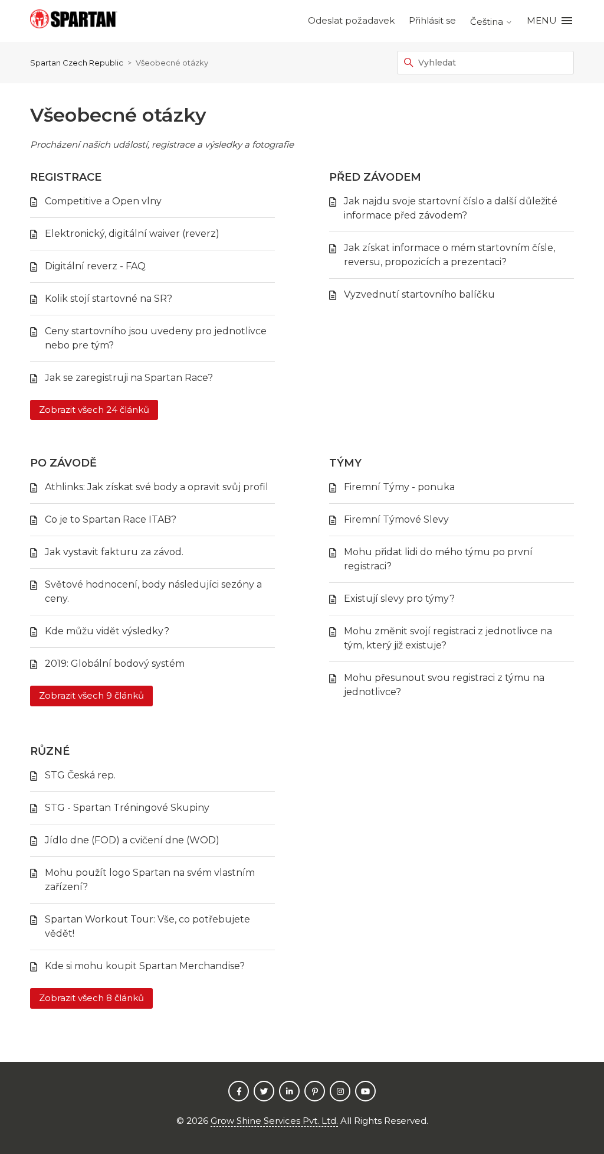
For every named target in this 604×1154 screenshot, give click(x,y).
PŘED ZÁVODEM (375, 177)
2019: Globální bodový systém (115, 663)
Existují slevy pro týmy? (399, 598)
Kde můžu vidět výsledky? (107, 631)
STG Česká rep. (80, 775)
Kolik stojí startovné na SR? (108, 298)
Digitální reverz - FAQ (95, 266)
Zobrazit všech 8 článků (91, 997)
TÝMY (345, 463)
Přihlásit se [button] (432, 20)
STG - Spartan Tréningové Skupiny (127, 807)
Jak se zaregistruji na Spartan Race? (129, 377)
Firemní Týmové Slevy (396, 519)
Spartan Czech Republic (76, 62)
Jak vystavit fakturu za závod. (114, 552)
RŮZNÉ (50, 751)
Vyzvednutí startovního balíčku (419, 294)
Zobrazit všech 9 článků (91, 695)
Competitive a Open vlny (103, 201)
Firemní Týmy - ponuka (399, 487)
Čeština (487, 22)
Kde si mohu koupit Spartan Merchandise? (145, 966)
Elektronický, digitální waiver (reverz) (132, 233)
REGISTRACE (65, 177)
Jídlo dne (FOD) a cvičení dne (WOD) (132, 840)
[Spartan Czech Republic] (73, 20)
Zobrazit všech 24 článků (94, 409)
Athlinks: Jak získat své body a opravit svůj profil (156, 487)
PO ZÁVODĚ (63, 463)
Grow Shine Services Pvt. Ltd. (274, 1120)
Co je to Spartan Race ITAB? (110, 519)
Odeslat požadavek (351, 20)
